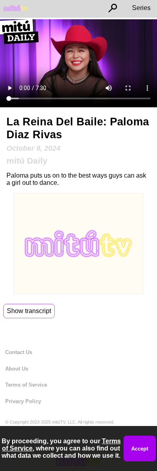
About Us (16, 369)
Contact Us (18, 352)
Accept (139, 449)
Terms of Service (26, 385)
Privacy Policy (23, 401)
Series (141, 7)
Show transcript (29, 310)
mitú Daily (27, 160)
